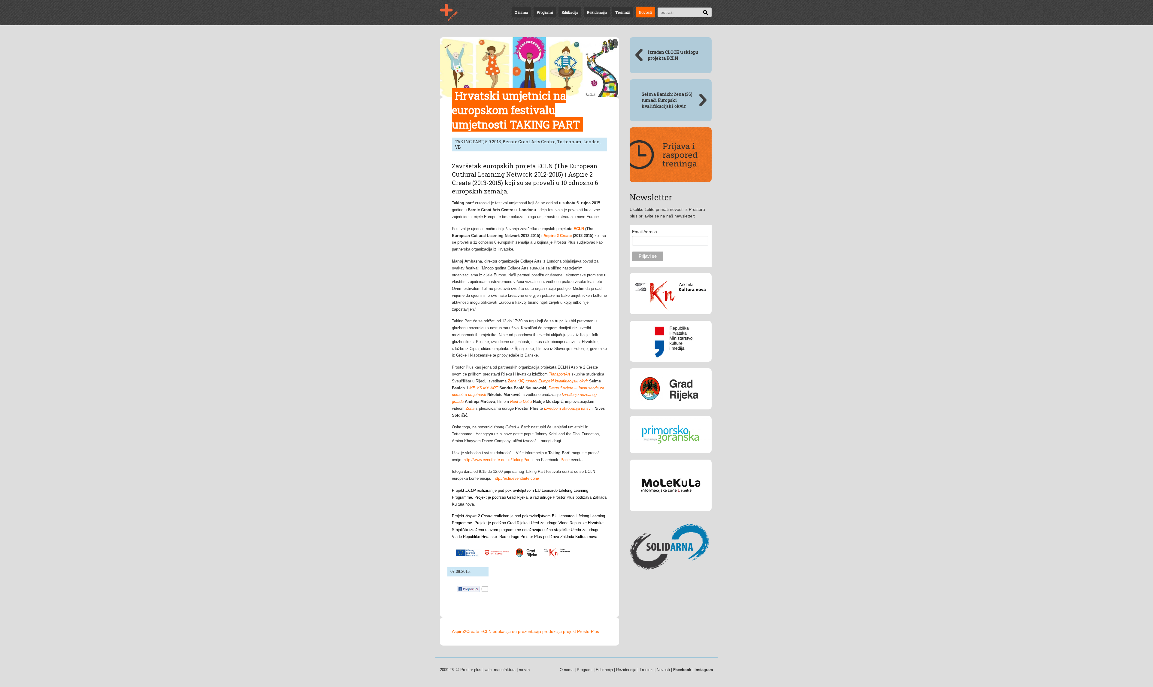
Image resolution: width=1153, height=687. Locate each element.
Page (565, 459)
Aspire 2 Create (557, 235)
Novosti (645, 12)
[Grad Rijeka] (671, 414)
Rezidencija (597, 12)
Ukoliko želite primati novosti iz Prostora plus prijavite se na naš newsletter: (667, 212)
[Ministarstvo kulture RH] (671, 366)
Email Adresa (644, 231)
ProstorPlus (588, 631)
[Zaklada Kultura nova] (671, 318)
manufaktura (505, 669)
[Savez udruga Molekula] (671, 515)
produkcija (552, 631)
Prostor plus (470, 669)
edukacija (502, 631)
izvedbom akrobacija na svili (568, 408)
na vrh (524, 669)
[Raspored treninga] (671, 186)
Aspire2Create (465, 631)
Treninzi (622, 12)
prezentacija (529, 631)
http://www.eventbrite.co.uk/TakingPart (497, 459)
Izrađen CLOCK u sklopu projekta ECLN (673, 55)
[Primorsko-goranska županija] (671, 457)
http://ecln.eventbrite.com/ (516, 478)
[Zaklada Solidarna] (671, 580)
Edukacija (569, 12)
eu (514, 631)
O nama (521, 12)
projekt (569, 631)
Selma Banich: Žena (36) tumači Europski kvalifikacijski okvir (667, 100)
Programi (545, 12)
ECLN (486, 631)
